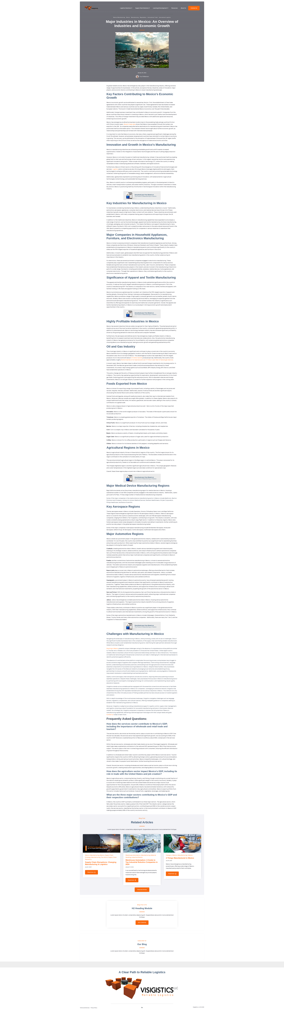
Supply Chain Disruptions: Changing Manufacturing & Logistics (100, 863)
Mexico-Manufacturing (119, 17)
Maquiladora (143, 17)
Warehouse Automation (133, 855)
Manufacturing (135, 17)
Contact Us (194, 8)
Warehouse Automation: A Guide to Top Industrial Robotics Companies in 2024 (142, 862)
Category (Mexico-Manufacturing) (176, 855)
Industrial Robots (137, 857)
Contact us (109, 714)
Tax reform (104, 857)
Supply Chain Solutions (142, 8)
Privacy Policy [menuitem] (94, 1007)
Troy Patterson (144, 76)
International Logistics (165, 17)
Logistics (115, 169)
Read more (90, 872)
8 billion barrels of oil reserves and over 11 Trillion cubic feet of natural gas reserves (147, 360)
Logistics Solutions (125, 8)
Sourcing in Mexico (112, 648)
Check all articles (142, 889)
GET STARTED (142, 922)
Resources (174, 8)
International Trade (152, 17)
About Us (183, 8)
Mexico (128, 17)
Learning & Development (160, 8)
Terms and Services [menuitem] (85, 1007)
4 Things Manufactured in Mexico (180, 858)
